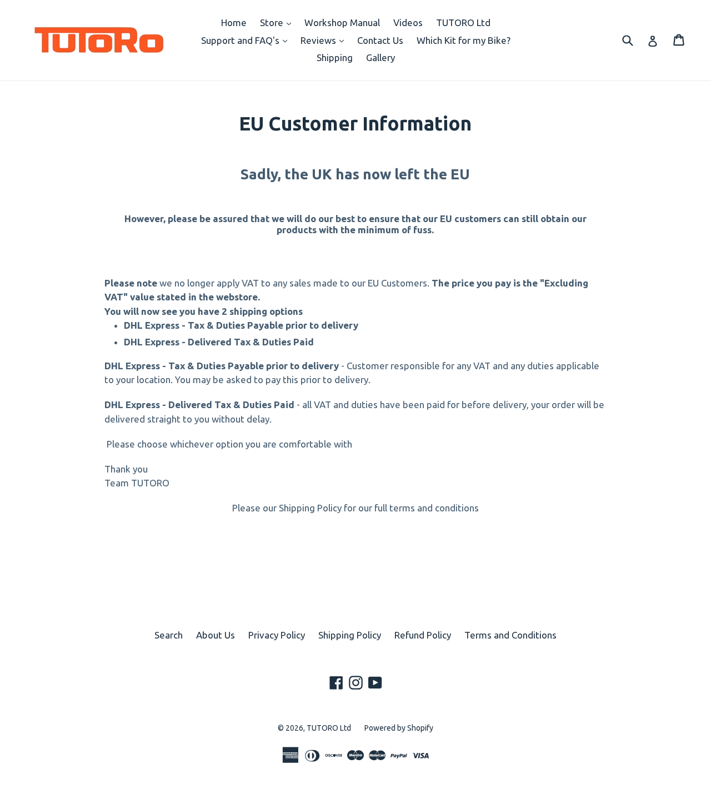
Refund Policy (422, 635)
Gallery (380, 57)
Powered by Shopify (398, 727)
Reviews (325, 40)
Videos (408, 22)
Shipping (335, 57)
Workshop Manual (342, 22)
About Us (215, 635)
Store (278, 22)
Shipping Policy (349, 635)
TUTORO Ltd (463, 22)
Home (234, 22)
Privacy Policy (276, 635)
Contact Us (380, 40)
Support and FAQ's (247, 40)
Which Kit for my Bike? (463, 40)
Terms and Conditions (510, 635)
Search (168, 635)
